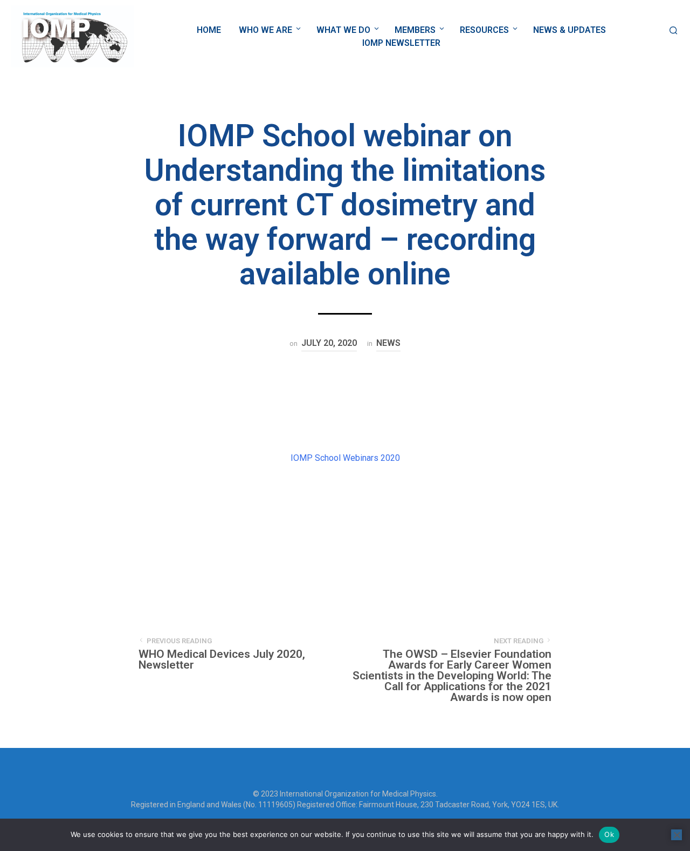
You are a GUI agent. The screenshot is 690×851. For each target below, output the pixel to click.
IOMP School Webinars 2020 (345, 458)
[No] (676, 834)
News (388, 343)
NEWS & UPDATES (569, 30)
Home (209, 30)
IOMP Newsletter (401, 43)
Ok (609, 834)
